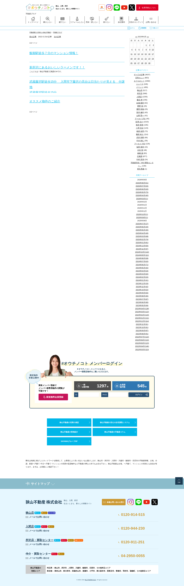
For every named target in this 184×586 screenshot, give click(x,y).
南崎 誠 (140, 153)
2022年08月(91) (142, 334)
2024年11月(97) (142, 249)
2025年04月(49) (142, 233)
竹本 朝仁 (140, 141)
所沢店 (139, 93)
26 (135, 63)
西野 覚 (140, 106)
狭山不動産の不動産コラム (114, 432)
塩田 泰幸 (140, 147)
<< (136, 37)
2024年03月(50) (142, 274)
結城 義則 (140, 103)
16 (149, 54)
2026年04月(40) (142, 195)
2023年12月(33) (142, 284)
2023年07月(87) (142, 299)
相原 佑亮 (140, 131)
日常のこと (139, 78)
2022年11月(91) (142, 324)
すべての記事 (139, 75)
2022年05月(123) (142, 343)
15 (146, 54)
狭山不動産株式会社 (90, 580)
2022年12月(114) (142, 321)
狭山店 (139, 90)
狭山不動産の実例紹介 (69, 432)
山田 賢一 (140, 116)
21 (142, 59)
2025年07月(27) (142, 224)
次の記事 (57, 37)
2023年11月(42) (142, 287)
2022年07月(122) (142, 337)
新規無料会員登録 (54, 397)
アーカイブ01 (140, 119)
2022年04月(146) (142, 346)
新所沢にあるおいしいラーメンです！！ (57, 67)
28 (142, 63)
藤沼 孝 (140, 100)
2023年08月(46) (142, 296)
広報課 (139, 156)
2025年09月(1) (142, 218)
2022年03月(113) (142, 350)
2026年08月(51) (142, 183)
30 (149, 63)
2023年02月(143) (142, 315)
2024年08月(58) (142, 258)
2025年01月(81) (142, 243)
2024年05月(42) (142, 268)
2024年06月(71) (142, 265)
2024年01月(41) (142, 280)
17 (153, 54)
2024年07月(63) (142, 261)
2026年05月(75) (142, 192)
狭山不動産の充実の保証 (69, 422)
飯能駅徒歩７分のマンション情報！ (53, 53)
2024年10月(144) (142, 252)
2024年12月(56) (142, 246)
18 (131, 59)
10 (153, 50)
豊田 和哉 (140, 109)
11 (131, 54)
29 (146, 63)
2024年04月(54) (142, 271)
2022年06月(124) (142, 340)
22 (146, 59)
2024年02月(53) (142, 277)
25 (131, 63)
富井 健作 (140, 112)
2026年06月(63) (142, 189)
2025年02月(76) (142, 239)
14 (142, 54)
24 (153, 59)
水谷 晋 (140, 150)
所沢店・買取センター (40, 540)
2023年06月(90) (142, 302)
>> (148, 37)
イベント (139, 87)
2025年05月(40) (142, 230)
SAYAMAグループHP (69, 441)
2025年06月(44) (142, 227)
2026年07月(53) (142, 186)
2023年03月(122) (142, 312)
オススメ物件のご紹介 (44, 101)
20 (139, 59)
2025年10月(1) (142, 214)
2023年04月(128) (142, 309)
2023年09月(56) (142, 293)
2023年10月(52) (142, 290)
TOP (178, 482)
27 (139, 63)
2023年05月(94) (142, 305)
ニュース (139, 84)
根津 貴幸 (139, 125)
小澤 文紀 (139, 128)
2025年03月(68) (142, 236)
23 (149, 59)
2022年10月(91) (142, 327)
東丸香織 (140, 169)
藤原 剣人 (140, 134)
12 (135, 54)
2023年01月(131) (142, 318)
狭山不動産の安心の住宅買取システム (115, 422)
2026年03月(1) (142, 199)
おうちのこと (139, 81)
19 (135, 59)
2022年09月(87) (142, 331)
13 (139, 54)
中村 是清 (140, 159)
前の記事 (32, 37)
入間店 (139, 97)
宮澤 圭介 (139, 122)
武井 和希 (140, 138)
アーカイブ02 (139, 144)
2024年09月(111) (142, 255)
